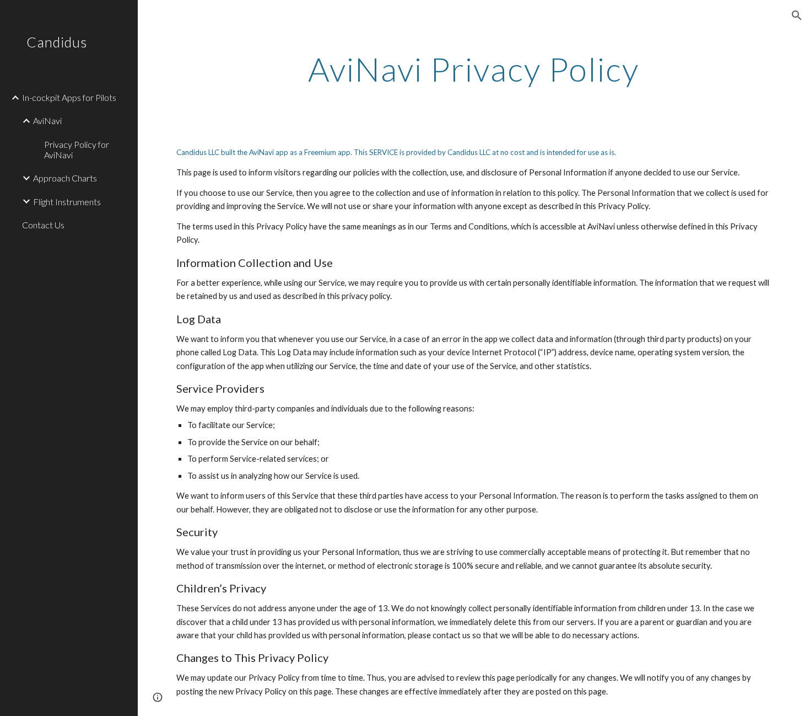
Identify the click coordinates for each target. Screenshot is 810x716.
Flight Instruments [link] (67, 201)
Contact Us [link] (43, 225)
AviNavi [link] (47, 120)
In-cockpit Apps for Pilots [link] (69, 97)
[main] (473, 69)
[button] (797, 15)
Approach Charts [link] (65, 178)
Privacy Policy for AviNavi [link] (76, 149)
